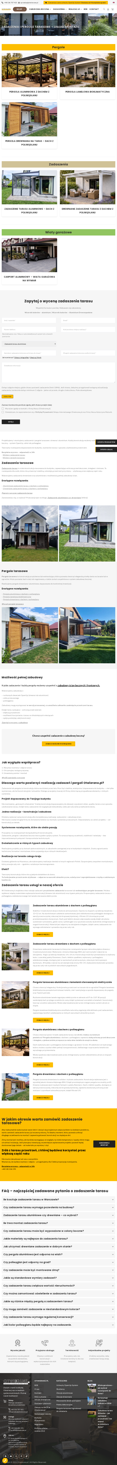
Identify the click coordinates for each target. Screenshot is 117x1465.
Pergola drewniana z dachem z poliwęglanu (21, 599)
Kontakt (94, 9)
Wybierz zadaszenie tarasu (14, 455)
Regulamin (39, 1424)
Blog (90, 1381)
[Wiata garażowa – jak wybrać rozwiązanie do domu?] (92, 1388)
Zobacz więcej (43, 934)
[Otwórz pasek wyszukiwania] (104, 9)
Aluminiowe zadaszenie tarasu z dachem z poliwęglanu (26, 486)
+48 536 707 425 (10, 3)
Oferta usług (106, 449)
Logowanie (108, 9)
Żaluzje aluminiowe (64, 1393)
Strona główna (8, 20)
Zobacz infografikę (21, 357)
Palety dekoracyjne (64, 1404)
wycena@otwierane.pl (18, 1430)
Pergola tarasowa (9, 576)
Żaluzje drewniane (64, 1397)
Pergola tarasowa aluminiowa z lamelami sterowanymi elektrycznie (72, 982)
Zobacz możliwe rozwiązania (59, 744)
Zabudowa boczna (39, 9)
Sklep (19, 9)
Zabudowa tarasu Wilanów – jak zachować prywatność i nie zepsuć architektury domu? (105, 1418)
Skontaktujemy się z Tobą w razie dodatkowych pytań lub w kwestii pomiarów (27, 335)
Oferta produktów (106, 442)
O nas (37, 1389)
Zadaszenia (59, 9)
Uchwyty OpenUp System (67, 1385)
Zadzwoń (5, 1460)
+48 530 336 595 (17, 1428)
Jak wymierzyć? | (21, 357)
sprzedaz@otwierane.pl (29, 3)
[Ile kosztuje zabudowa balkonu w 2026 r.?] (92, 1401)
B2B (85, 9)
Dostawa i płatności (43, 1403)
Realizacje (74, 9)
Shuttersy (60, 1389)
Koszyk (112, 9)
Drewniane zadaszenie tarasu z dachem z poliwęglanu (25, 488)
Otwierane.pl (22, 1462)
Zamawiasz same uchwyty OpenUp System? (77, 3)
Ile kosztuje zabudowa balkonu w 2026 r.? (104, 1402)
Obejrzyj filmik (35, 357)
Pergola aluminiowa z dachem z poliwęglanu (21, 594)
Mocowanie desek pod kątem (68, 1401)
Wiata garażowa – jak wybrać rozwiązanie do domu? (105, 1389)
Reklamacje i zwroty (43, 1414)
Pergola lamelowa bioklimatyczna (17, 597)
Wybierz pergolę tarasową (14, 458)
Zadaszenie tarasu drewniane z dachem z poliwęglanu (64, 943)
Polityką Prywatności (44, 412)
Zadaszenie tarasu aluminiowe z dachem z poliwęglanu (65, 905)
